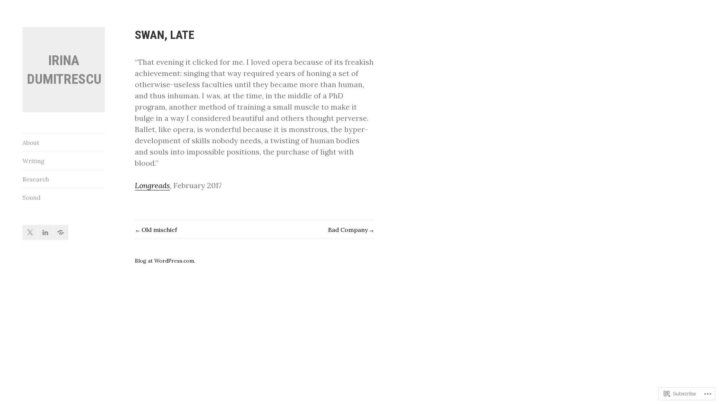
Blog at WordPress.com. (165, 260)
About (30, 142)
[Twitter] (29, 232)
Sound (31, 197)
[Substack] (60, 232)
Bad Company (348, 229)
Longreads (152, 185)
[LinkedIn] (45, 232)
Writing (33, 161)
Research (35, 179)
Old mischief (159, 229)
